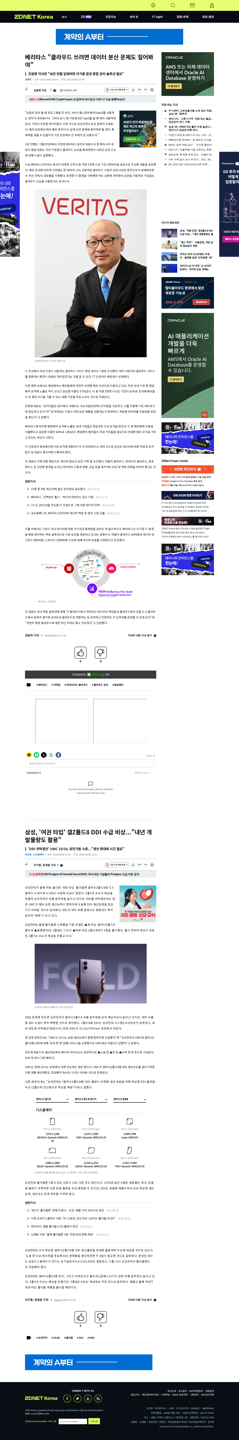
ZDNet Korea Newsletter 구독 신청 (40, 1421)
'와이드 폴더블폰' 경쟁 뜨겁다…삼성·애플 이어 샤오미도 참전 (67, 1210)
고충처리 (194, 1394)
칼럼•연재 (182, 17)
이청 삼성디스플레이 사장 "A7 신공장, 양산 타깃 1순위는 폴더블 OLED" (73, 1218)
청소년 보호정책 (180, 1394)
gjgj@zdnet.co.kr (65, 1300)
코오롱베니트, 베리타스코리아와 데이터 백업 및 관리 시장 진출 (68, 513)
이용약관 (165, 1394)
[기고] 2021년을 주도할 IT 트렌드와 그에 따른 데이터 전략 (65, 505)
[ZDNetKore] (38, 9)
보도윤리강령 (207, 1394)
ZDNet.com (43, 1413)
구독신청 (94, 1421)
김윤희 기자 (40, 90)
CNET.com (30, 1413)
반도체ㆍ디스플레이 (34, 854)
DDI (81, 1337)
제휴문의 (210, 1391)
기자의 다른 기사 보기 (140, 635)
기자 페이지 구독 (70, 90)
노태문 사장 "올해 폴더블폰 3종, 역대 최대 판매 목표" (62, 1234)
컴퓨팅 (28, 79)
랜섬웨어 (118, 684)
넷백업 (57, 684)
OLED (57, 1337)
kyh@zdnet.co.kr (55, 635)
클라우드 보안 (101, 684)
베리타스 (42, 684)
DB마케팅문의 (196, 1391)
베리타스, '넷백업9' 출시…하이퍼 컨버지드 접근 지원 (62, 497)
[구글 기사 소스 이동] (116, 90)
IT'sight (157, 17)
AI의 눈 (134, 17)
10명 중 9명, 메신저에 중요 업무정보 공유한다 (58, 489)
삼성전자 (42, 1337)
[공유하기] (133, 90)
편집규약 (135, 1394)
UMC (92, 1337)
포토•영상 (208, 17)
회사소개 (171, 1391)
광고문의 (182, 1391)
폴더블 (69, 1337)
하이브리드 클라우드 (77, 684)
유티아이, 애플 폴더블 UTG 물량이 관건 (54, 1226)
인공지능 (111, 17)
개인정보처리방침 (150, 1394)
